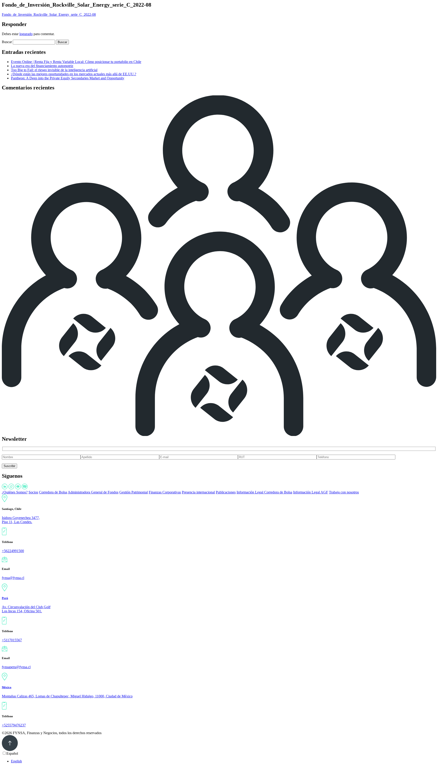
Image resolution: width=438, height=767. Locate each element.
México (6, 687)
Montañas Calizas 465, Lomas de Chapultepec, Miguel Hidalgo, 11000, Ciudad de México (67, 696)
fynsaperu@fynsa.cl (16, 667)
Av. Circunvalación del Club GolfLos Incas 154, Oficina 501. (26, 609)
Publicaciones (226, 492)
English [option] (16, 761)
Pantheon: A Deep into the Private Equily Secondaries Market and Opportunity (67, 78)
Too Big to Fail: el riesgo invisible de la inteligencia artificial (54, 70)
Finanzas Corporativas (165, 492)
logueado (26, 34)
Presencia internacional (198, 492)
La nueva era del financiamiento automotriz (42, 66)
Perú (5, 598)
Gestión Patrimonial (133, 492)
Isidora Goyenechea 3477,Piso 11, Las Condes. (21, 520)
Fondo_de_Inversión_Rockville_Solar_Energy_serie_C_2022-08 (49, 14)
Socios (33, 492)
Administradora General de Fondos (93, 492)
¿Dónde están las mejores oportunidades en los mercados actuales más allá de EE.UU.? (73, 74)
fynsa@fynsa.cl (13, 578)
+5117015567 (12, 640)
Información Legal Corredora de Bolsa (264, 492)
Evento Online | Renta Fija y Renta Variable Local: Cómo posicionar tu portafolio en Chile (76, 62)
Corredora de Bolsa (53, 492)
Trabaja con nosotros (344, 492)
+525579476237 (14, 725)
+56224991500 (13, 551)
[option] (223, 761)
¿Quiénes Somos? (15, 492)
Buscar (7, 42)
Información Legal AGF (310, 492)
